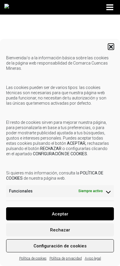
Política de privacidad (66, 258)
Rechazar (60, 230)
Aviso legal (93, 258)
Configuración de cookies (60, 246)
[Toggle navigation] (111, 7)
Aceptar (60, 214)
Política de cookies (33, 258)
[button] (111, 46)
